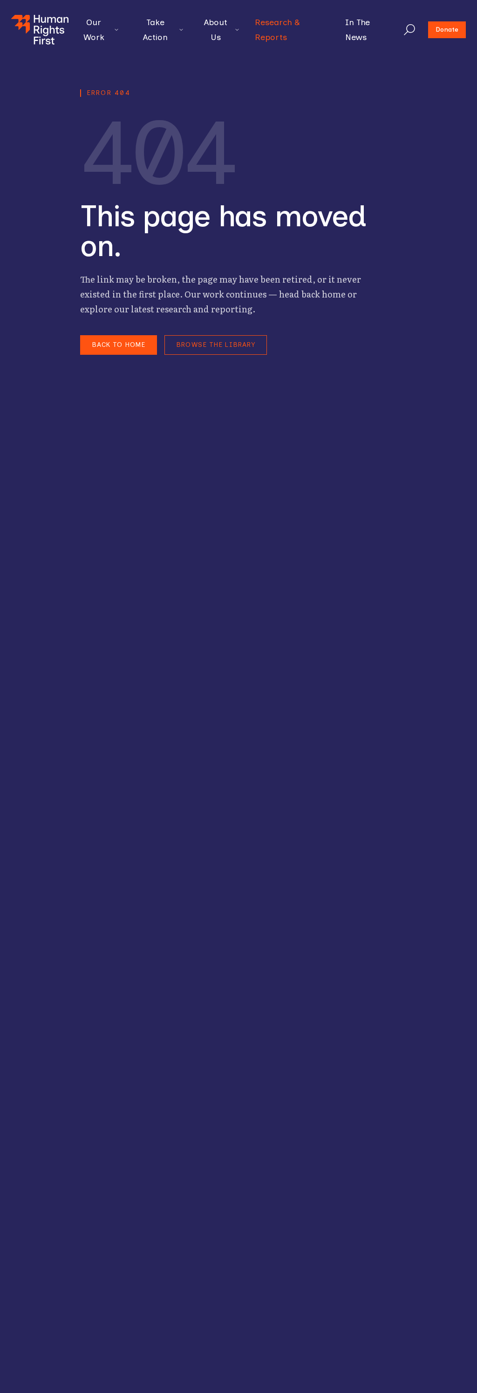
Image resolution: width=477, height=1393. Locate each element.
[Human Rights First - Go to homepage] (39, 30)
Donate (447, 30)
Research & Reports (277, 29)
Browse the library (215, 345)
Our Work (93, 29)
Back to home (118, 345)
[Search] (409, 30)
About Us (215, 29)
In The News (357, 29)
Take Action (155, 29)
